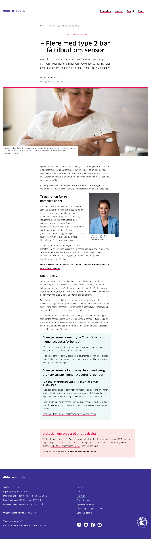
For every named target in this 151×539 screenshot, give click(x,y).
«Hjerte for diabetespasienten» (65, 446)
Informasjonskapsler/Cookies (90, 509)
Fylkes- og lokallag (85, 504)
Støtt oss (81, 492)
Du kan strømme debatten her (82, 451)
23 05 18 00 (16, 487)
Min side (81, 496)
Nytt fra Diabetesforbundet (67, 26)
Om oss (51, 26)
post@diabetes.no (18, 492)
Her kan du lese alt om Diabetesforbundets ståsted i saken (69, 414)
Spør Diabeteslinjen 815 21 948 (32, 496)
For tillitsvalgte (84, 500)
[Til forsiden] (14, 11)
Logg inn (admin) (84, 513)
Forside (42, 26)
